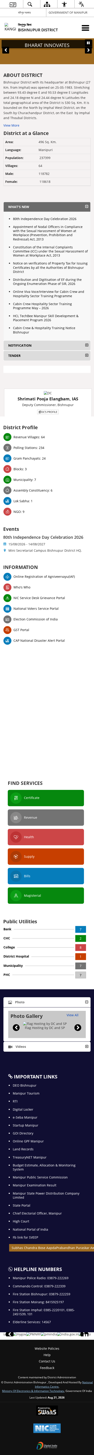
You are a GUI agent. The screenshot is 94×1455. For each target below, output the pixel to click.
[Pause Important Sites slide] (85, 1336)
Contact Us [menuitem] (47, 1361)
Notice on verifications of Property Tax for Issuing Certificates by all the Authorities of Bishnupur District (50, 267)
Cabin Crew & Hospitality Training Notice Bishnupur (44, 330)
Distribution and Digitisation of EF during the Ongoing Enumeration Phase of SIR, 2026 (47, 281)
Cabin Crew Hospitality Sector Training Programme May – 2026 (42, 306)
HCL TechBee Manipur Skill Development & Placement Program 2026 (45, 318)
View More (11, 125)
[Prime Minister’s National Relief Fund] (33, 1334)
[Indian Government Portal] (68, 1334)
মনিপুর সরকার (24, 12)
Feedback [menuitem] (47, 1368)
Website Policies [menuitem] (47, 1348)
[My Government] (19, 1334)
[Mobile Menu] (85, 28)
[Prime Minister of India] (49, 1334)
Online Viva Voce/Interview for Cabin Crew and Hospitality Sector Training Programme (48, 293)
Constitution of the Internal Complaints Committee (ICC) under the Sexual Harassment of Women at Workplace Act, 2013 (50, 251)
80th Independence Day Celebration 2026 (44, 219)
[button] (5, 50)
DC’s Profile (49, 412)
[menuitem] (12, 4)
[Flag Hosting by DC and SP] (45, 1024)
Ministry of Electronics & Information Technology (33, 1391)
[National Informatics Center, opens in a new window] (47, 1428)
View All (72, 1015)
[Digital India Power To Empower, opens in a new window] (47, 1446)
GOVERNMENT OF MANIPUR (68, 12)
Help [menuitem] (47, 1355)
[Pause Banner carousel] (88, 42)
